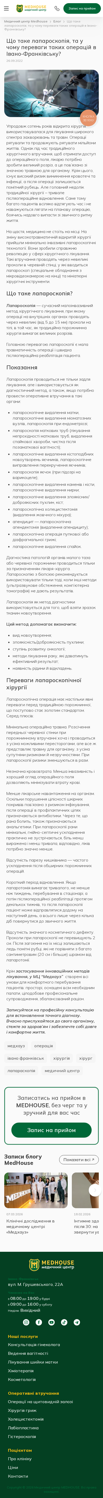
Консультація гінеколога (34, 1344)
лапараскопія (21, 1070)
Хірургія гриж (22, 1410)
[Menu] (6, 8)
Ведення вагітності (28, 1353)
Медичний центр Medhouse (26, 21)
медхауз (16, 1045)
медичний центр (62, 1070)
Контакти (18, 1476)
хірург (85, 1058)
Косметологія (22, 1379)
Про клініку (20, 1458)
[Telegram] (77, 1322)
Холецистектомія (26, 1419)
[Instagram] (26, 1322)
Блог (57, 21)
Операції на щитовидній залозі (40, 1401)
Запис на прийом (82, 8)
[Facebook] (39, 1322)
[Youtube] (51, 1322)
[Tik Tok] (64, 1322)
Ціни (13, 1467)
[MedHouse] (31, 8)
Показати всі (76, 1159)
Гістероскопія (22, 1436)
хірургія (61, 1058)
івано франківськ (25, 1058)
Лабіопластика (23, 1427)
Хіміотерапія (21, 1370)
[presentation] (95, 1190)
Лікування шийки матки (33, 1362)
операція (43, 1045)
